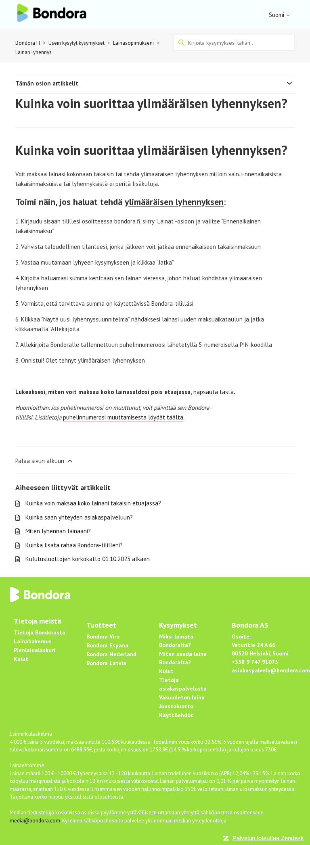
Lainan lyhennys (33, 52)
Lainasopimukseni (133, 43)
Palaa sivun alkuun (40, 461)
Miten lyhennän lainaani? (58, 531)
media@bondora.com (35, 820)
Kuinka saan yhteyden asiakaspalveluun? (79, 517)
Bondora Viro (102, 636)
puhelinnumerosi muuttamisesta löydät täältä (123, 417)
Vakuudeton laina (182, 697)
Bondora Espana (107, 645)
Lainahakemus (33, 641)
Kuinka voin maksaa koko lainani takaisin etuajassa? (93, 503)
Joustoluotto (176, 706)
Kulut (21, 659)
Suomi (277, 14)
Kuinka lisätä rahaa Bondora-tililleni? (74, 545)
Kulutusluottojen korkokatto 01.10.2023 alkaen (87, 559)
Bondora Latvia (106, 663)
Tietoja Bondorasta (39, 632)
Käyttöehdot (176, 715)
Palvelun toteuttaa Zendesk (268, 838)
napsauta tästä (213, 392)
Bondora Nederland (111, 654)
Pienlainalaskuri (34, 650)
